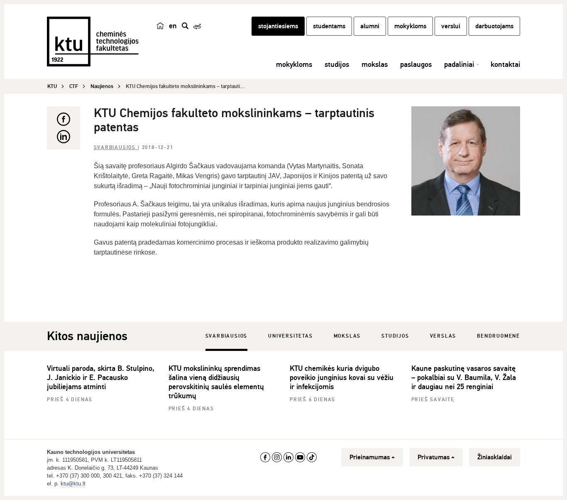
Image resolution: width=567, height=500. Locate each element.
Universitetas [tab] (290, 336)
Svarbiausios (116, 148)
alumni (369, 26)
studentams (329, 26)
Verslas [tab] (443, 336)
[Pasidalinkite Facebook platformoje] (63, 119)
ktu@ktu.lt (73, 483)
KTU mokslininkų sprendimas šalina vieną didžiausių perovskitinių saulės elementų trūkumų (216, 382)
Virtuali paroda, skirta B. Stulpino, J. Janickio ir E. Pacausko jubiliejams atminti (100, 377)
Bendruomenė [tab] (498, 336)
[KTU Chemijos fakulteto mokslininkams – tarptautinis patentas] (466, 161)
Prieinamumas (369, 457)
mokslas (375, 64)
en (173, 25)
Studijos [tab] (395, 336)
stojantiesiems (278, 26)
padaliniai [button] (459, 64)
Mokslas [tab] (347, 336)
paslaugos (416, 64)
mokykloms (410, 26)
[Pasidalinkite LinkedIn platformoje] (63, 136)
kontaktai (505, 64)
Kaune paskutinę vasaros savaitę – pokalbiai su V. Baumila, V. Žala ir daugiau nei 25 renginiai (463, 377)
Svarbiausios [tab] (226, 336)
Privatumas (434, 457)
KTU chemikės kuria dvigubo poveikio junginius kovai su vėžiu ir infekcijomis (341, 377)
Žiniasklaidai (494, 457)
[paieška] (185, 26)
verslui (450, 26)
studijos (337, 64)
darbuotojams (494, 26)
